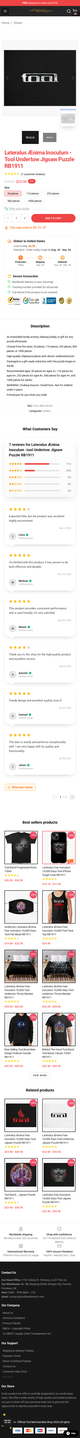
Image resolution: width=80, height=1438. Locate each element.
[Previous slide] (7, 78)
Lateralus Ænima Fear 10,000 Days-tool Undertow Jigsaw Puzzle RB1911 (58, 1139)
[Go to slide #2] (50, 137)
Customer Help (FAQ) (15, 1371)
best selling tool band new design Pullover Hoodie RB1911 (20, 1053)
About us (8, 1312)
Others (18, 23)
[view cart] (75, 11)
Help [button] (73, 1433)
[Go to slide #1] (30, 137)
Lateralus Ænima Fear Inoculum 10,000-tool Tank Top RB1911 (57, 930)
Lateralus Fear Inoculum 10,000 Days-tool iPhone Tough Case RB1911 (56, 871)
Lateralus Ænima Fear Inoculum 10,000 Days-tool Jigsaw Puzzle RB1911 (20, 1139)
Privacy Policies (11, 1323)
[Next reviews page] (72, 797)
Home (5, 23)
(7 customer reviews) (33, 174)
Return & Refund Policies (17, 1361)
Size (6, 187)
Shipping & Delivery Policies (18, 1350)
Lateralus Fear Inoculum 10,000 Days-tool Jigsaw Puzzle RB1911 (56, 1198)
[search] (69, 11)
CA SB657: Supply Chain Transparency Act (27, 1333)
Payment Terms (12, 1355)
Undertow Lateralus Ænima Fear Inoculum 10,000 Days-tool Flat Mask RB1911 (20, 930)
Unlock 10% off (7, 1422)
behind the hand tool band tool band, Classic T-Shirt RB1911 (58, 1053)
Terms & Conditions (14, 1318)
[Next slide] (73, 78)
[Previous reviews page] (54, 797)
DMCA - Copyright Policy (17, 1328)
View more (40, 1075)
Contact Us (9, 1366)
